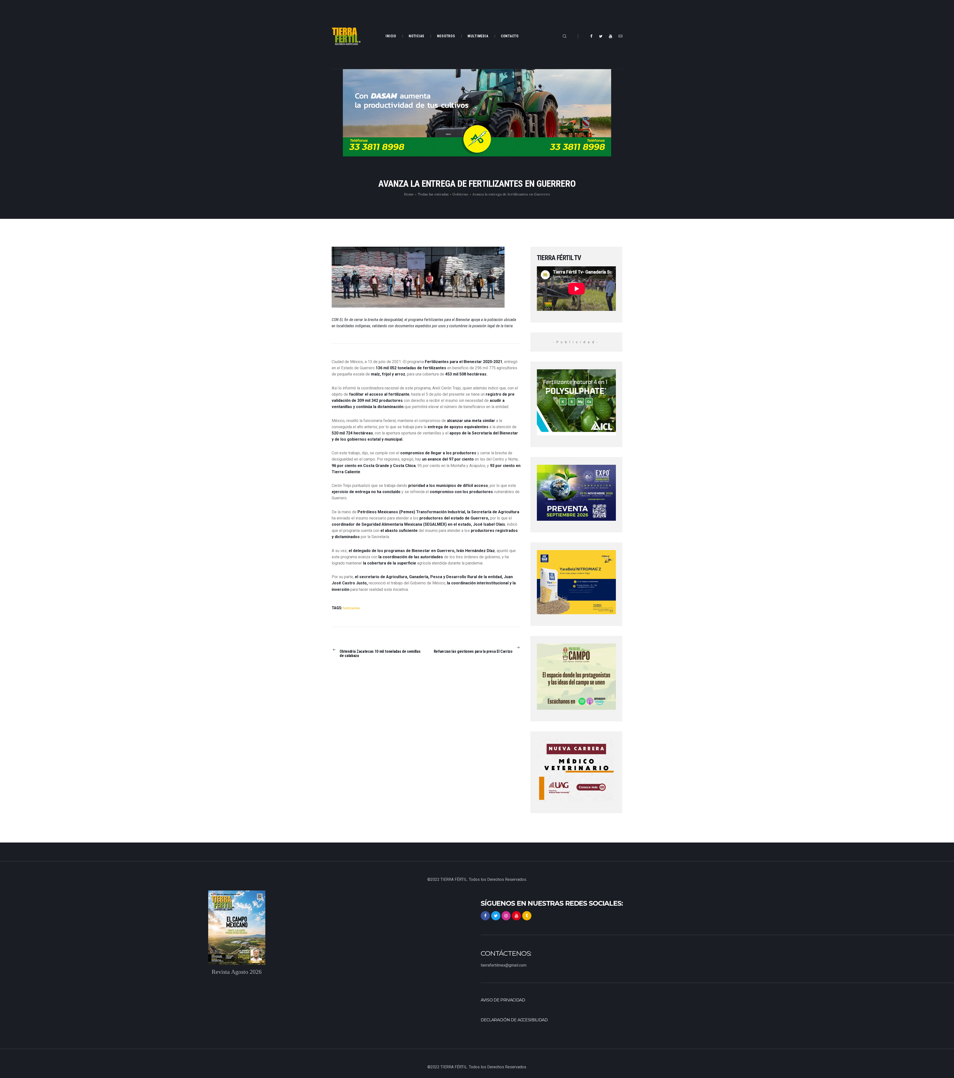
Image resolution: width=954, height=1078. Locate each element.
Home (409, 194)
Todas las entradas (433, 194)
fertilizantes (351, 608)
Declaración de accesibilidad (514, 1020)
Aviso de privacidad (503, 1000)
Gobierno (460, 194)
